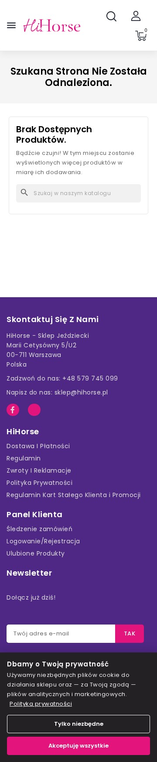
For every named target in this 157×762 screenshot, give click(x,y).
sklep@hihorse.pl (81, 392)
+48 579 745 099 (90, 378)
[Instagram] (34, 410)
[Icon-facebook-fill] (13, 410)
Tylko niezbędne (78, 724)
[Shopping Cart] (140, 35)
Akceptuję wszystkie (78, 745)
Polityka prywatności (41, 704)
